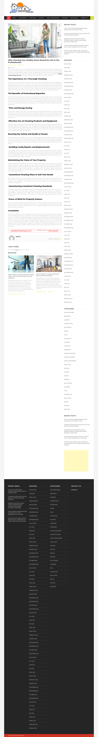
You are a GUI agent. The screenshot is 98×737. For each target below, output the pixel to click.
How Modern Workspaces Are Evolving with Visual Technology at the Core (17, 513)
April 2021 (67, 291)
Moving (66, 375)
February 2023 (68, 209)
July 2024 (66, 146)
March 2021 (67, 295)
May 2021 (66, 287)
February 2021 (68, 298)
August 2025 (67, 97)
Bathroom (67, 316)
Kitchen (41, 18)
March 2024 (67, 160)
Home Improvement (53, 18)
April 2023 (67, 201)
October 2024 (68, 134)
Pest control (68, 383)
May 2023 (66, 198)
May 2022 (66, 242)
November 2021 (68, 265)
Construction (68, 323)
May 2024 (66, 153)
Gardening (67, 349)
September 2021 (68, 272)
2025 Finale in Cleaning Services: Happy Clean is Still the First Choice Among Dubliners (21, 276)
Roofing (66, 405)
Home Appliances (69, 357)
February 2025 (68, 119)
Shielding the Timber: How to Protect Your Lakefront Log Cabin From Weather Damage (77, 52)
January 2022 (68, 257)
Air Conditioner (69, 312)
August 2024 (67, 142)
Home (14, 18)
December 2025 (68, 82)
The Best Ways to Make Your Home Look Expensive (47, 231)
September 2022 (68, 227)
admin (21, 65)
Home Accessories (69, 353)
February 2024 (68, 164)
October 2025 (68, 90)
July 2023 (66, 190)
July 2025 (66, 101)
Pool (65, 390)
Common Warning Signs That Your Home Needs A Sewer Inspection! (21, 231)
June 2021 (67, 283)
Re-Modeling (68, 394)
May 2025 (66, 108)
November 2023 (68, 175)
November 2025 (68, 86)
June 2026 (67, 67)
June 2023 (67, 194)
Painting (66, 379)
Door (65, 334)
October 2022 (68, 224)
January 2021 (68, 302)
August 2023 (67, 187)
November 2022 (68, 220)
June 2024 (67, 149)
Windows (67, 409)
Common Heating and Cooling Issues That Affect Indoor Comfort (17, 498)
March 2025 (67, 116)
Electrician (67, 338)
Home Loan (67, 364)
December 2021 (68, 261)
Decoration (22, 18)
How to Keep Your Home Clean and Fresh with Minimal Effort (47, 274)
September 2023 (68, 183)
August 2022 (67, 231)
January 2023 (68, 213)
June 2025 (67, 105)
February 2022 (68, 254)
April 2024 (67, 157)
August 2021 (67, 276)
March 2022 (67, 250)
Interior (64, 18)
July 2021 (66, 280)
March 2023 (67, 205)
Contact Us (84, 18)
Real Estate (74, 18)
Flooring (67, 342)
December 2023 (68, 172)
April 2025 (67, 112)
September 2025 (68, 93)
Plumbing (67, 387)
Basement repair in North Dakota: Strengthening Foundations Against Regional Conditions (75, 40)
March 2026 (67, 71)
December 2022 (68, 216)
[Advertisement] (76, 460)
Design (66, 331)
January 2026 (68, 79)
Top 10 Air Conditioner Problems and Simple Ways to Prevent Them (17, 491)
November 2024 (68, 131)
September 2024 (69, 138)
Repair (66, 402)
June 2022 (67, 239)
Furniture (32, 18)
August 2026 (67, 64)
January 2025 (68, 123)
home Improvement (18, 735)
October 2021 (68, 268)
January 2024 (68, 168)
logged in (17, 249)
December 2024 (68, 127)
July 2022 (66, 235)
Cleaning (67, 320)
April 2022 (67, 246)
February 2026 (68, 75)
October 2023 (68, 179)
